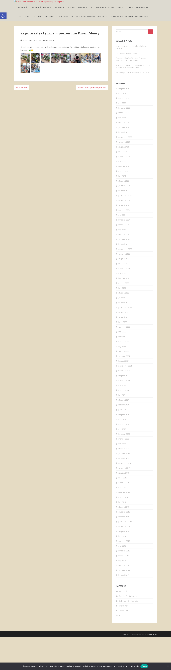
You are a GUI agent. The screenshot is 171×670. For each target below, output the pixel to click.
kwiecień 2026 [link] (124, 108)
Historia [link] (71, 7)
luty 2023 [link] (122, 288)
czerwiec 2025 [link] (124, 156)
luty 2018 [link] (122, 560)
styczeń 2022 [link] (123, 351)
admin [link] (38, 40)
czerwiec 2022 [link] (124, 327)
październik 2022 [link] (125, 307)
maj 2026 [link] (122, 103)
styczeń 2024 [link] (123, 234)
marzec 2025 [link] (123, 171)
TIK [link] (91, 7)
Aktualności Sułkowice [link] (41, 7)
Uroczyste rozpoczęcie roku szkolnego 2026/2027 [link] (131, 47)
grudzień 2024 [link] (124, 186)
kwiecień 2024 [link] (124, 220)
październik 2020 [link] (125, 409)
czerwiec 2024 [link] (124, 210)
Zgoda (144, 666)
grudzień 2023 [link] (124, 239)
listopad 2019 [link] (123, 458)
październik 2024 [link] (125, 195)
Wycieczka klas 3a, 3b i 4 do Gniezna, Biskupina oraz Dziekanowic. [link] (131, 59)
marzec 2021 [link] (123, 390)
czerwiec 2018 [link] (124, 541)
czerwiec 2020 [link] (124, 424)
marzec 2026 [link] (123, 113)
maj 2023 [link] (122, 273)
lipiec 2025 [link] (122, 151)
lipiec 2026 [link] (122, 93)
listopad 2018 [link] (123, 517)
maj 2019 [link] (122, 487)
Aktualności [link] (23, 7)
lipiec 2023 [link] (122, 263)
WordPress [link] (153, 634)
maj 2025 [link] (122, 161)
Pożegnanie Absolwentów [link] (126, 53)
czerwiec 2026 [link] (124, 98)
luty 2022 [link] (122, 346)
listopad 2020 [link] (123, 405)
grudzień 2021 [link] (124, 356)
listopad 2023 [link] (123, 244)
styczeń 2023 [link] (123, 293)
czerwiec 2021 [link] (124, 380)
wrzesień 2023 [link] (124, 254)
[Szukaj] (150, 31)
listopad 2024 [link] (123, 190)
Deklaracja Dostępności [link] (138, 7)
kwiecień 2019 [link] (124, 492)
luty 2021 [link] (122, 395)
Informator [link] (59, 7)
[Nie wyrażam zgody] (168, 666)
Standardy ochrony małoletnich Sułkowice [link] (89, 16)
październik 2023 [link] (125, 249)
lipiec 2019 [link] (122, 478)
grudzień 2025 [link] (124, 127)
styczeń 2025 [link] (123, 181)
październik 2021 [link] (125, 366)
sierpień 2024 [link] (123, 205)
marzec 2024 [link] (123, 224)
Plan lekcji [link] (82, 7)
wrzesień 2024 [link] (124, 200)
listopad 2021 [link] (123, 361)
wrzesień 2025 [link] (124, 142)
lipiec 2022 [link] (122, 322)
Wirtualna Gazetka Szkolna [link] (56, 16)
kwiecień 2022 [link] (124, 336)
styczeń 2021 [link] (123, 400)
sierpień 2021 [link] (123, 375)
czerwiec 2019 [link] (124, 482)
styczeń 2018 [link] (123, 565)
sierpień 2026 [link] (123, 88)
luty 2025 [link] (122, 176)
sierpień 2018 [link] (123, 531)
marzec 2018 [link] (123, 555)
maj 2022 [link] (122, 332)
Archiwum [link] (37, 16)
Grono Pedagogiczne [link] (105, 7)
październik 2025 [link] (125, 137)
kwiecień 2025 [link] (124, 166)
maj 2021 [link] (122, 385)
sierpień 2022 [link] (123, 317)
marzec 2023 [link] (123, 283)
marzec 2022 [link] (123, 341)
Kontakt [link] (121, 7)
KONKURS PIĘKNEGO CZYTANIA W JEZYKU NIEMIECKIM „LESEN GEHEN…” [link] (133, 66)
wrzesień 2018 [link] (124, 526)
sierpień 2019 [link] (123, 473)
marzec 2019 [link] (123, 497)
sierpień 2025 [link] (123, 147)
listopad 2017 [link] (123, 575)
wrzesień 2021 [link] (124, 371)
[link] (3, 15)
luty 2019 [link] (122, 502)
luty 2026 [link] (122, 117)
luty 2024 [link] (122, 229)
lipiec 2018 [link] (122, 536)
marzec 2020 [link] (123, 439)
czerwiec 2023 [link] (124, 268)
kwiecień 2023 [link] (124, 278)
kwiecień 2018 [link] (124, 551)
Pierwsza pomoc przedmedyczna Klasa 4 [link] (132, 72)
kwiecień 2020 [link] (124, 434)
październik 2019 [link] (125, 463)
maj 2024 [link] (122, 215)
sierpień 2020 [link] (123, 414)
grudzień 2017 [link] (124, 570)
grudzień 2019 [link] (124, 453)
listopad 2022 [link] (123, 302)
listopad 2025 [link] (123, 132)
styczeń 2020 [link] (123, 448)
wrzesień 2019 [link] (124, 468)
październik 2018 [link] (125, 521)
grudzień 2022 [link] (124, 298)
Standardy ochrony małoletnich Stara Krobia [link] (130, 16)
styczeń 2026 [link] (123, 122)
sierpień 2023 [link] (123, 259)
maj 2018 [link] (122, 546)
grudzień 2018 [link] (124, 512)
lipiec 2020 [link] (122, 419)
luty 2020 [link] (122, 444)
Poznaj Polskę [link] (23, 16)
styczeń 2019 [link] (123, 507)
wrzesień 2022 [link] (124, 312)
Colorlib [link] (134, 634)
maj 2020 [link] (122, 429)
